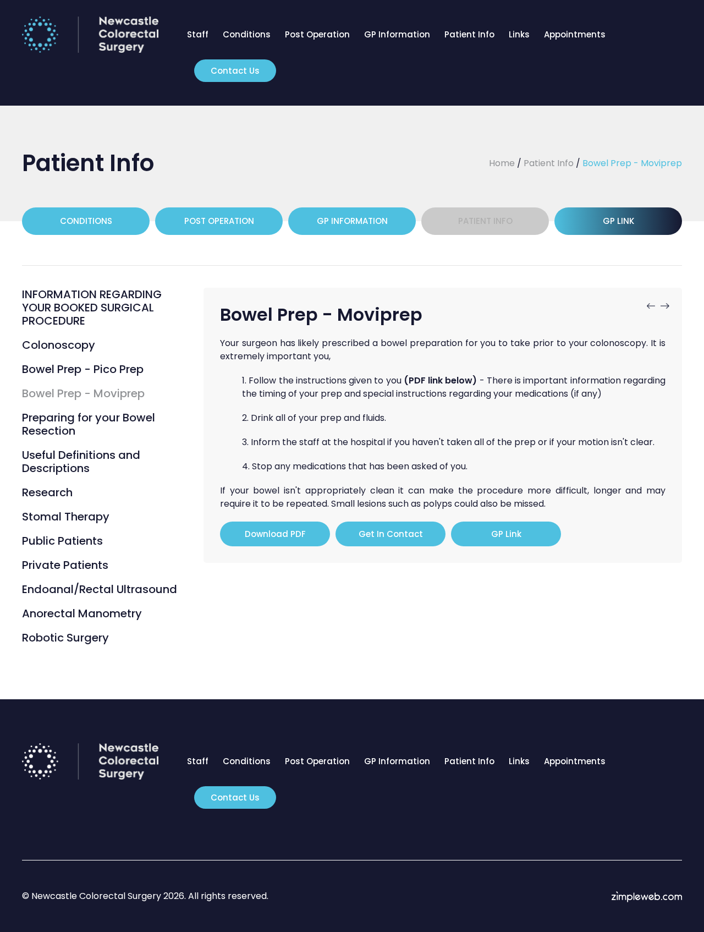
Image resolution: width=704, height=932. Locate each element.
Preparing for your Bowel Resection (88, 424)
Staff (197, 34)
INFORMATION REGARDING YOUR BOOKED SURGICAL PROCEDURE (92, 307)
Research (47, 492)
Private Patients (65, 565)
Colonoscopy (58, 345)
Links (519, 34)
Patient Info (469, 34)
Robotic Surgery (65, 637)
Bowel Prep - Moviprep (83, 393)
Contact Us (235, 70)
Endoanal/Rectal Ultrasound (99, 589)
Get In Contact (391, 534)
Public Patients (62, 540)
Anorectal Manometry (82, 613)
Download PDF (275, 534)
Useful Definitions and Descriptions (81, 461)
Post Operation (317, 34)
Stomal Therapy (65, 516)
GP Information (397, 34)
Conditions (247, 34)
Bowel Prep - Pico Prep (83, 369)
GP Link (618, 221)
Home (502, 163)
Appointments (575, 34)
